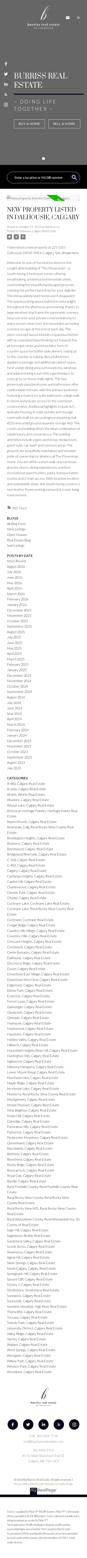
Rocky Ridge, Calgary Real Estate (30, 1165)
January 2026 (17, 604)
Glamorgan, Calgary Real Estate (29, 1007)
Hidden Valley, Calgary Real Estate (31, 1039)
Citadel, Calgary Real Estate (27, 898)
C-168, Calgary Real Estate (26, 860)
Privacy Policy (21, 1484)
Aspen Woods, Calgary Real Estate (32, 822)
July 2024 (14, 703)
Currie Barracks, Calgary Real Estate (33, 952)
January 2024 (17, 735)
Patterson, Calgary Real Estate (29, 1132)
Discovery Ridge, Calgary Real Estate (33, 963)
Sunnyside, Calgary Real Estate (29, 1301)
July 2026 (14, 572)
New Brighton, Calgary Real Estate (31, 1110)
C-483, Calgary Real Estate (26, 865)
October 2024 (17, 686)
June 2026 (14, 577)
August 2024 (16, 697)
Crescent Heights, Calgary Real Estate (34, 941)
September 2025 (19, 626)
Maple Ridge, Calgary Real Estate (30, 1083)
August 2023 (16, 762)
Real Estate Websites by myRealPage (52, 1484)
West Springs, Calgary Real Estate (31, 1350)
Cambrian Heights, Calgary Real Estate (34, 876)
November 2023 (19, 746)
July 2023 (14, 768)
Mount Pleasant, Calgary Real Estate (33, 1105)
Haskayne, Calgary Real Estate (29, 1023)
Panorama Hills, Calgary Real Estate (32, 1127)
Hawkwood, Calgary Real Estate (30, 1028)
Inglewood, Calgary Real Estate (29, 1061)
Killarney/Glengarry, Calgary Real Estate (35, 1067)
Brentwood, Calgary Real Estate (30, 849)
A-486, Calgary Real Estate (26, 783)
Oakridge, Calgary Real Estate (28, 1121)
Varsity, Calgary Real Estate (26, 1339)
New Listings (16, 529)
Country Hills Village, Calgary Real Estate (36, 931)
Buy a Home (29, 124)
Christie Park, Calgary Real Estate (31, 892)
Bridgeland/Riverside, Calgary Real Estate (37, 854)
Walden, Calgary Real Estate (27, 1344)
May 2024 (14, 713)
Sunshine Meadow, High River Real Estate (37, 1306)
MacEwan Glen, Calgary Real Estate (32, 1078)
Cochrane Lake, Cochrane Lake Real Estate (38, 903)
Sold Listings (15, 545)
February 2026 (18, 599)
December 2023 (19, 741)
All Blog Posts (16, 524)
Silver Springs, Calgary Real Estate (31, 1263)
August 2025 (16, 632)
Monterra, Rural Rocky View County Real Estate (41, 1094)
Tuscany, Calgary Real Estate (27, 1317)
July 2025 (14, 637)
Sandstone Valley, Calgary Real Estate (34, 1241)
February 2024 (18, 730)
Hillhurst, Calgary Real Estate (27, 1045)
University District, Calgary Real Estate (35, 1328)
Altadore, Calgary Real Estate (28, 800)
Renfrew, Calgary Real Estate (28, 1154)
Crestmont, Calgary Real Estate (29, 947)
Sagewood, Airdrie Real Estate (28, 1235)
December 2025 (19, 610)
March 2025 (16, 659)
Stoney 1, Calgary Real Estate (28, 1284)
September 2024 (19, 692)
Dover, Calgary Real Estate (26, 969)
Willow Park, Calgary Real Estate (30, 1361)
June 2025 (14, 643)
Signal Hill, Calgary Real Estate (28, 1257)
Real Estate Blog (19, 540)
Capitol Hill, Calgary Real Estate (29, 881)
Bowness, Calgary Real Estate (28, 843)
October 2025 (17, 621)
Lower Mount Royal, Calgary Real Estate (36, 1072)
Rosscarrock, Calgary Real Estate (30, 1170)
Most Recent (16, 561)
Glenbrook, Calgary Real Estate (29, 1012)
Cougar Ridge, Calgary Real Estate (31, 925)
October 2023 (17, 752)
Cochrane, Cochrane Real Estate (30, 920)
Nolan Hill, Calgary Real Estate (28, 1116)
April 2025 (14, 653)
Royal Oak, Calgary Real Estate (29, 1175)
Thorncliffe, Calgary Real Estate (29, 1312)
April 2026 (14, 588)
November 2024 (19, 681)
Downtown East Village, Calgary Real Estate (38, 974)
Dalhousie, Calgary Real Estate (37, 231)
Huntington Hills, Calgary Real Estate (33, 1056)
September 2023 (19, 757)
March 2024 (16, 724)
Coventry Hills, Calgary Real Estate (32, 936)
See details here (67, 253)
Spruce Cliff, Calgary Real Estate (30, 1279)
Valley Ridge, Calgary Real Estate (30, 1334)
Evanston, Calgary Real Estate (28, 996)
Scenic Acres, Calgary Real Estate (31, 1246)
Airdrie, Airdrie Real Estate (26, 794)
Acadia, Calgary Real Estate (26, 789)
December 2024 (19, 675)
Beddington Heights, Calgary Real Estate (36, 838)
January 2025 (17, 670)
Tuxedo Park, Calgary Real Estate (30, 1323)
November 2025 (19, 615)
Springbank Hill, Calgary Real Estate (32, 1274)
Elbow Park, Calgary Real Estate (30, 990)
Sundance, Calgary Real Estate (28, 1295)
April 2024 (14, 719)
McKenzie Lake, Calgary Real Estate (33, 1088)
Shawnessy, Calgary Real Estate (29, 1252)
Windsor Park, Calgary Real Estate (31, 1366)
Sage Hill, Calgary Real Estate (28, 1230)
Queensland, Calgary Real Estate (30, 1143)
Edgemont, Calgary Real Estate (29, 985)
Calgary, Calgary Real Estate (27, 870)
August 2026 (16, 566)
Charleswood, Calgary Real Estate (31, 887)
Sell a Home (64, 124)
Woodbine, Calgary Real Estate (29, 1372)
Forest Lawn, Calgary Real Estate (30, 1001)
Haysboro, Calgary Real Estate (29, 1034)
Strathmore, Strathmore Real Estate (33, 1290)
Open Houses (17, 534)
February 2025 (18, 664)
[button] (6, 63)
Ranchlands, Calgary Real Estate (30, 1148)
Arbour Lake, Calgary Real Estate (30, 805)
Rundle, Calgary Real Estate (26, 1181)
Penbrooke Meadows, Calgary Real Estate (37, 1137)
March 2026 (16, 594)
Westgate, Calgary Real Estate (29, 1355)
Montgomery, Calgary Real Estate (31, 1099)
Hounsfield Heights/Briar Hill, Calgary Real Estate (42, 1050)
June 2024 (14, 708)
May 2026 (14, 583)
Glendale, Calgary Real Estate (28, 1018)
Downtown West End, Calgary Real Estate (37, 979)
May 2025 (14, 648)
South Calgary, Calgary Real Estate (31, 1268)
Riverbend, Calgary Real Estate (29, 1159)
